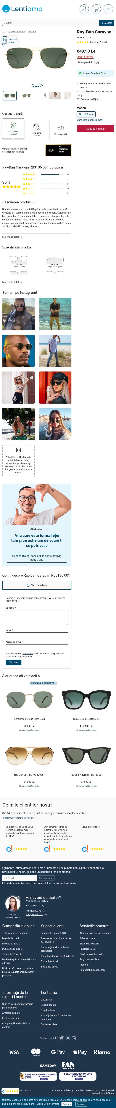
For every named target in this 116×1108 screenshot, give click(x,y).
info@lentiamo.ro (34, 914)
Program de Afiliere (89, 959)
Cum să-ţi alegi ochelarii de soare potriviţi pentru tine (36, 557)
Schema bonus (87, 938)
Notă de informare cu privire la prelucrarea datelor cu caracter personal (18, 972)
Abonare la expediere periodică (95, 933)
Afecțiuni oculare (11, 1012)
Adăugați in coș (95, 128)
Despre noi (46, 999)
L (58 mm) (88, 114)
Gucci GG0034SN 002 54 (86, 719)
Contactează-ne (49, 1024)
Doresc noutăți (46, 878)
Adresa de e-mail (14, 641)
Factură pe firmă (49, 961)
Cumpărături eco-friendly (92, 970)
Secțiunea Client (49, 966)
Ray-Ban (32, 31)
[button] (10, 95)
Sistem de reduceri (89, 943)
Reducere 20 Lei (88, 948)
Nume (9, 630)
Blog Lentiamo (48, 1010)
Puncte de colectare (12, 948)
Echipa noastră (48, 1005)
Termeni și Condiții (11, 954)
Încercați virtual (13, 41)
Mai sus (28, 1090)
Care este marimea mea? (90, 120)
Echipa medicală (10, 1018)
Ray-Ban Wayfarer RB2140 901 (86, 775)
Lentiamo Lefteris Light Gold (29, 719)
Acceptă (67, 1104)
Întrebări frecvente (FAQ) (53, 933)
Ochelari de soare (16, 31)
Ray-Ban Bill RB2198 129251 (29, 775)
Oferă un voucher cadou (92, 954)
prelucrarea (27, 653)
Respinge (81, 1104)
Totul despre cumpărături (15, 933)
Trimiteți (13, 662)
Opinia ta (11, 607)
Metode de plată (10, 938)
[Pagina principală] (3, 32)
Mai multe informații (48, 1103)
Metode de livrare (11, 943)
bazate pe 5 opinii (98, 42)
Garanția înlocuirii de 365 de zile (57, 956)
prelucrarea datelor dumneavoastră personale (55, 883)
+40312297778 (33, 910)
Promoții (84, 964)
